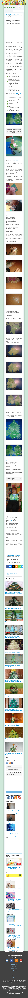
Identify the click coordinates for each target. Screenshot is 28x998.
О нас (14, 974)
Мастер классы (14, 970)
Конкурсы (14, 966)
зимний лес (12, 573)
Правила (14, 975)
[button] (7, 772)
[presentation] (7, 772)
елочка (16, 160)
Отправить (14, 791)
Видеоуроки (14, 968)
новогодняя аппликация (12, 571)
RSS (14, 977)
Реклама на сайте (14, 972)
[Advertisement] (14, 33)
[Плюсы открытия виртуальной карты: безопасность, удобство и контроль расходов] (14, 824)
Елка (7, 460)
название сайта (10, 7)
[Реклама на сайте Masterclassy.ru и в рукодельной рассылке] (14, 876)
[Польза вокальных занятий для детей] (14, 815)
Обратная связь (14, 964)
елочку (11, 520)
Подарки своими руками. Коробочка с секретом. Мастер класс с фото (14, 949)
